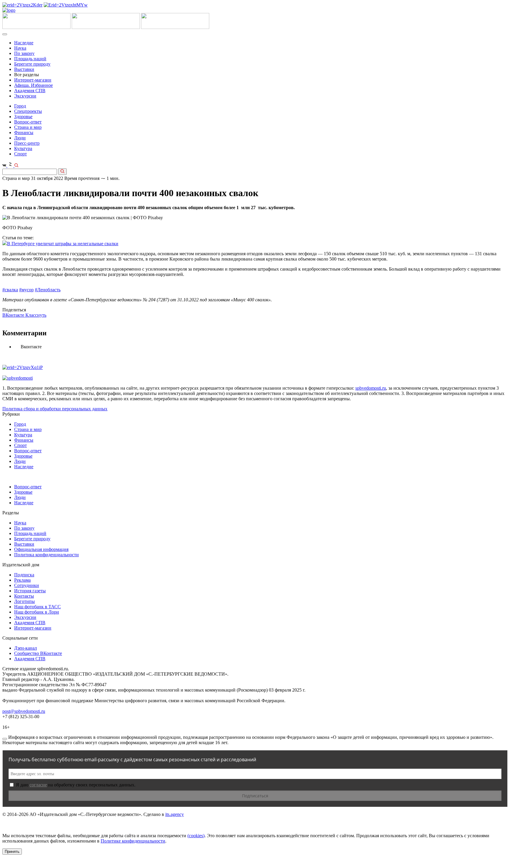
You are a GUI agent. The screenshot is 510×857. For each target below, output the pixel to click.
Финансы (23, 132)
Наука (20, 48)
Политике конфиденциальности (133, 840)
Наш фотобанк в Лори (36, 611)
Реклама (22, 580)
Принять (12, 851)
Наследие (23, 42)
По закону (24, 53)
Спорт (20, 153)
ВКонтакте (13, 315)
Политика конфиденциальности (46, 554)
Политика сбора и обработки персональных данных (54, 408)
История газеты (30, 590)
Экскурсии (25, 95)
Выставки (24, 69)
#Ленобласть (48, 289)
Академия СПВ (29, 90)
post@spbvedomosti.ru (23, 711)
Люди (20, 137)
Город (20, 105)
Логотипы (24, 601)
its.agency (174, 814)
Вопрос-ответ (28, 121)
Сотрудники (26, 585)
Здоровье (23, 116)
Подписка (24, 574)
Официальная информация (41, 549)
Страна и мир (28, 127)
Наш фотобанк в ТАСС (37, 606)
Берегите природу (32, 63)
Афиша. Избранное (33, 85)
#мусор (26, 289)
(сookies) (196, 835)
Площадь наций (30, 58)
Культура (23, 148)
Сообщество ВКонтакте (38, 653)
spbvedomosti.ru (370, 388)
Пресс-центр (27, 143)
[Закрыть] (4, 739)
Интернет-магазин (32, 79)
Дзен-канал (25, 648)
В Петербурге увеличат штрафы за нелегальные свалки (62, 243)
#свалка (10, 289)
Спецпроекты (28, 111)
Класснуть (35, 315)
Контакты (24, 596)
